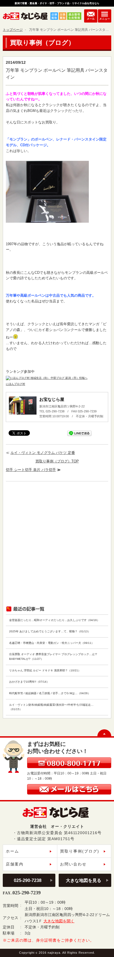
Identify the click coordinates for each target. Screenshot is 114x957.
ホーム (12, 851)
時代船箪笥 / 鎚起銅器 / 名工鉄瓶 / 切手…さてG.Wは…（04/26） (49, 693)
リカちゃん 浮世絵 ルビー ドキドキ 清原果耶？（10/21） (45, 670)
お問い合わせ (73, 864)
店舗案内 (15, 864)
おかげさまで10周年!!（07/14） (29, 681)
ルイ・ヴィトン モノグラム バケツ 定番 (43, 453)
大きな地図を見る (83, 880)
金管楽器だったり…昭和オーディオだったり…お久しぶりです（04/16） (54, 620)
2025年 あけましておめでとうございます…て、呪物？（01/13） (49, 631)
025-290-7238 (28, 880)
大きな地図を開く (58, 921)
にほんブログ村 (15, 383)
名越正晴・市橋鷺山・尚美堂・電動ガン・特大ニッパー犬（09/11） (51, 642)
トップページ (13, 30)
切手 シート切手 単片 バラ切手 (31, 470)
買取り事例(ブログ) (79, 851)
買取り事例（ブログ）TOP (57, 461)
